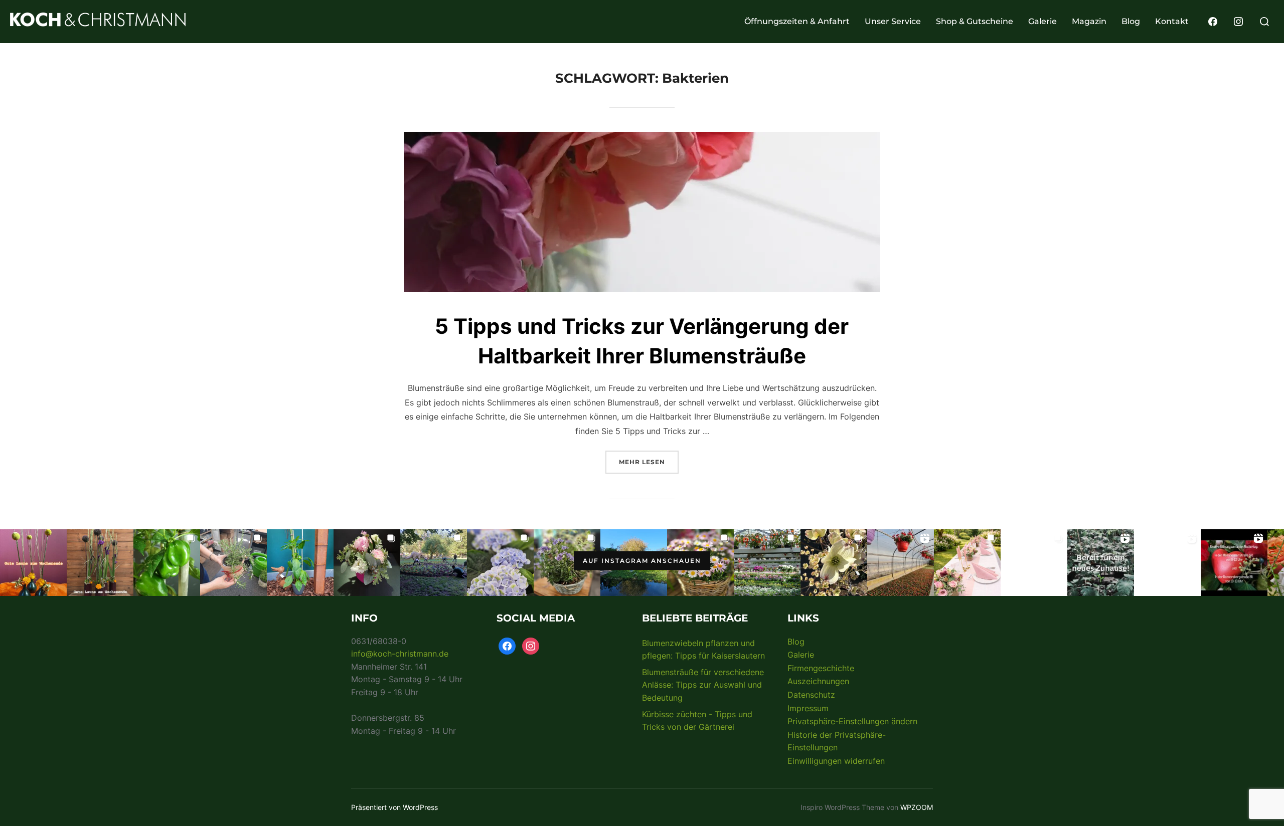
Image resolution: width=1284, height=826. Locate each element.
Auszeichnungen (818, 681)
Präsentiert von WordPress (394, 807)
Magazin (1089, 21)
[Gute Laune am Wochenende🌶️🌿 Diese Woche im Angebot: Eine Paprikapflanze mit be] (300, 562)
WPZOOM (916, 807)
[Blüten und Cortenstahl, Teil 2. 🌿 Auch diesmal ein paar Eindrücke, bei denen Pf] (500, 562)
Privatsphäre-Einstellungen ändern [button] (852, 721)
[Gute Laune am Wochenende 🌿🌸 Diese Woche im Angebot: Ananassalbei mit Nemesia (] (567, 562)
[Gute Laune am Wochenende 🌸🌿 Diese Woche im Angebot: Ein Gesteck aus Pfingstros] (367, 562)
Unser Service (893, 21)
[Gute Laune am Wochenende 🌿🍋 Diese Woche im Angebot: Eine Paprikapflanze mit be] (166, 562)
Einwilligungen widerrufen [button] (836, 761)
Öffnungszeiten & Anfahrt (797, 21)
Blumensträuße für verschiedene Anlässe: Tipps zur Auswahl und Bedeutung (703, 685)
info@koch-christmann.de (399, 654)
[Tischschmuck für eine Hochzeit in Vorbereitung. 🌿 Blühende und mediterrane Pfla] (233, 562)
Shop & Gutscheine (974, 21)
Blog (1130, 21)
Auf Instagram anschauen (642, 560)
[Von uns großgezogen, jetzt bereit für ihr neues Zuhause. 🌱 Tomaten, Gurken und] (1100, 562)
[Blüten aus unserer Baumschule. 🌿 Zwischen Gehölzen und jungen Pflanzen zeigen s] (833, 562)
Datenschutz (811, 695)
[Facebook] (1212, 21)
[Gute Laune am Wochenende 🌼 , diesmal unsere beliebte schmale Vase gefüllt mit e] (100, 562)
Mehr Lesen (649, 458)
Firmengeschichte (820, 668)
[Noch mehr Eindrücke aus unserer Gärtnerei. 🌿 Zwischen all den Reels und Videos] (767, 562)
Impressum (808, 708)
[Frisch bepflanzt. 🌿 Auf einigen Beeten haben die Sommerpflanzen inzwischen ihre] (433, 562)
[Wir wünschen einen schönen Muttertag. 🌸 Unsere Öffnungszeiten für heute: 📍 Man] (1167, 562)
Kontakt (1172, 21)
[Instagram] (1238, 21)
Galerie (1042, 21)
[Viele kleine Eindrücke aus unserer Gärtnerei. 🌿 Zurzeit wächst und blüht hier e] (900, 562)
